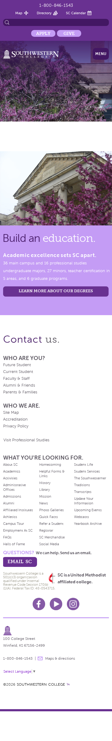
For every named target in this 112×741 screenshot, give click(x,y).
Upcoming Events (88, 510)
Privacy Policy (15, 426)
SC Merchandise (52, 537)
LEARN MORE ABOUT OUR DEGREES (56, 291)
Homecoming (50, 464)
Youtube (56, 604)
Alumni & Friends (19, 385)
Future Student (17, 365)
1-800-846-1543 (56, 5)
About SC (10, 464)
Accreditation (15, 419)
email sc (19, 561)
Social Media (49, 544)
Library (44, 489)
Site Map (11, 412)
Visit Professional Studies (26, 440)
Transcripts (82, 492)
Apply (43, 33)
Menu (100, 54)
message (40, 658)
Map (18, 13)
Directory (44, 13)
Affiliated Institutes (18, 510)
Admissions (12, 496)
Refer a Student (51, 523)
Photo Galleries (51, 510)
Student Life (83, 464)
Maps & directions (60, 658)
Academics (11, 471)
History (44, 483)
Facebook (39, 604)
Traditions (82, 485)
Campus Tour (13, 523)
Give (69, 33)
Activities (10, 478)
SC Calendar (76, 13)
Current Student (18, 372)
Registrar (46, 530)
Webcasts (81, 517)
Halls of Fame (14, 544)
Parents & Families (20, 392)
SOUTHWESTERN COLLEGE (41, 684)
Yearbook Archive (88, 523)
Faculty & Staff (16, 378)
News (43, 503)
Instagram (73, 604)
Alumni (8, 503)
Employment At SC (18, 530)
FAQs (7, 537)
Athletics (10, 517)
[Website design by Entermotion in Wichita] (68, 684)
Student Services (87, 471)
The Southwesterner (90, 478)
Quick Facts (48, 517)
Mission (45, 496)
